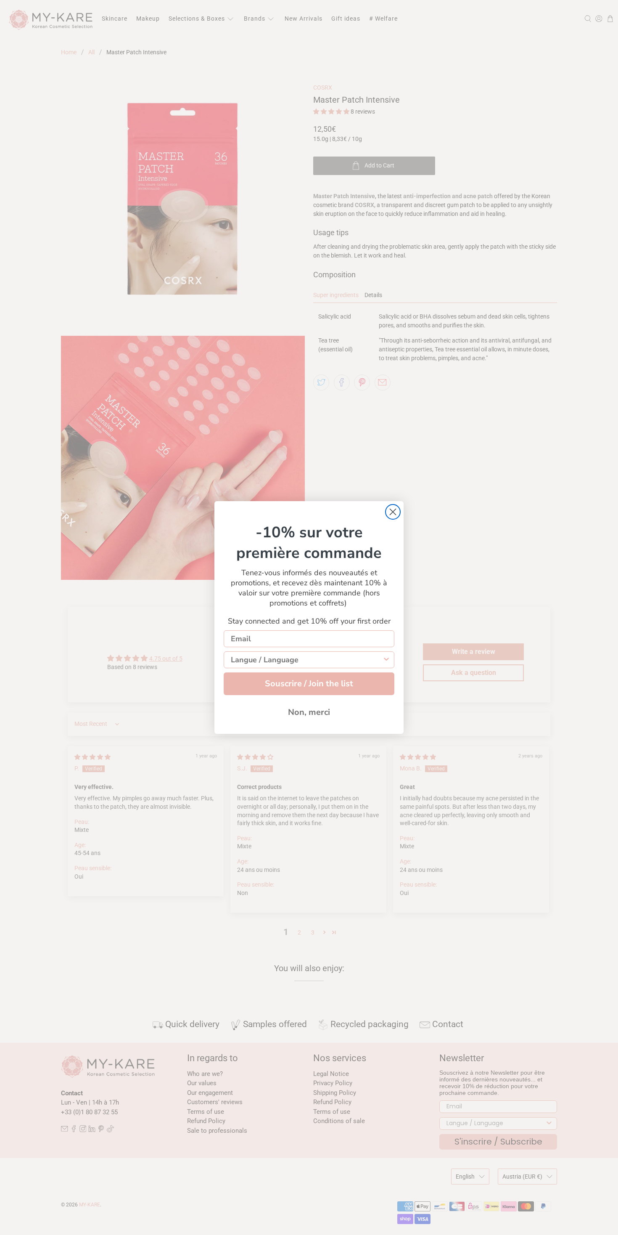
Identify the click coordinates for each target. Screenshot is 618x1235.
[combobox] (306, 660)
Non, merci (309, 712)
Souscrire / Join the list (309, 683)
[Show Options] (386, 660)
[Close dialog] (393, 512)
